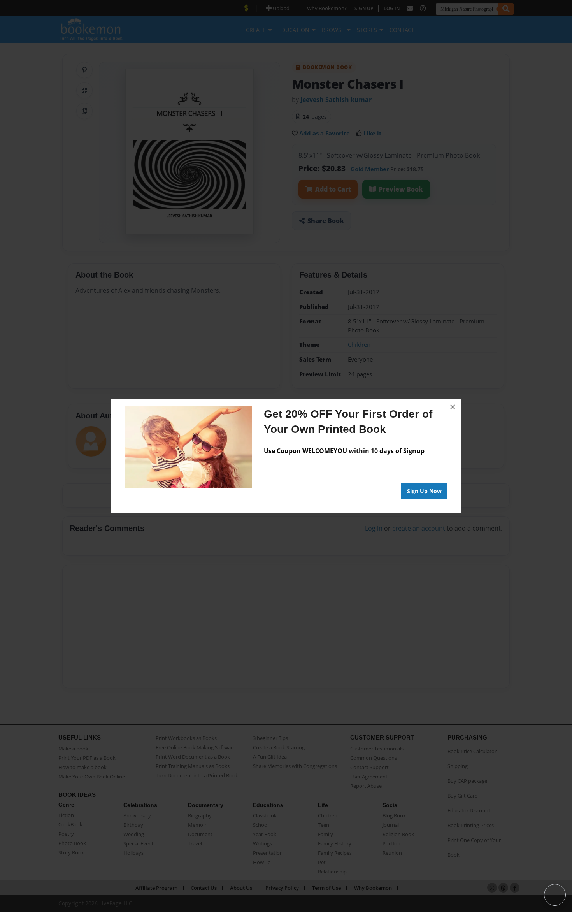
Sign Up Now (424, 491)
